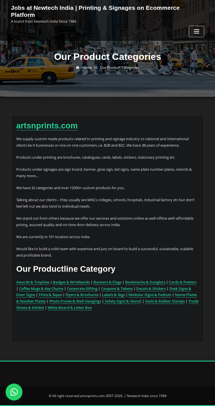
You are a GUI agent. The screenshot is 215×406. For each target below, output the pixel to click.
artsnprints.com (47, 125)
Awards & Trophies (32, 282)
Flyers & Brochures (82, 294)
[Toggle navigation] (196, 31)
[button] (14, 392)
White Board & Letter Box (70, 307)
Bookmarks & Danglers (145, 282)
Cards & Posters (182, 282)
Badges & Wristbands (71, 282)
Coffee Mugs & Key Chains (41, 288)
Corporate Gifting (82, 288)
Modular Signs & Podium (149, 294)
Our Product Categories (119, 67)
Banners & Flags (107, 282)
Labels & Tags (113, 294)
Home (86, 67)
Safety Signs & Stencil (122, 301)
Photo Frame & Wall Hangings (75, 301)
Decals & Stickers (151, 288)
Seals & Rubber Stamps (165, 301)
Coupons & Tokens (117, 288)
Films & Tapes (50, 294)
